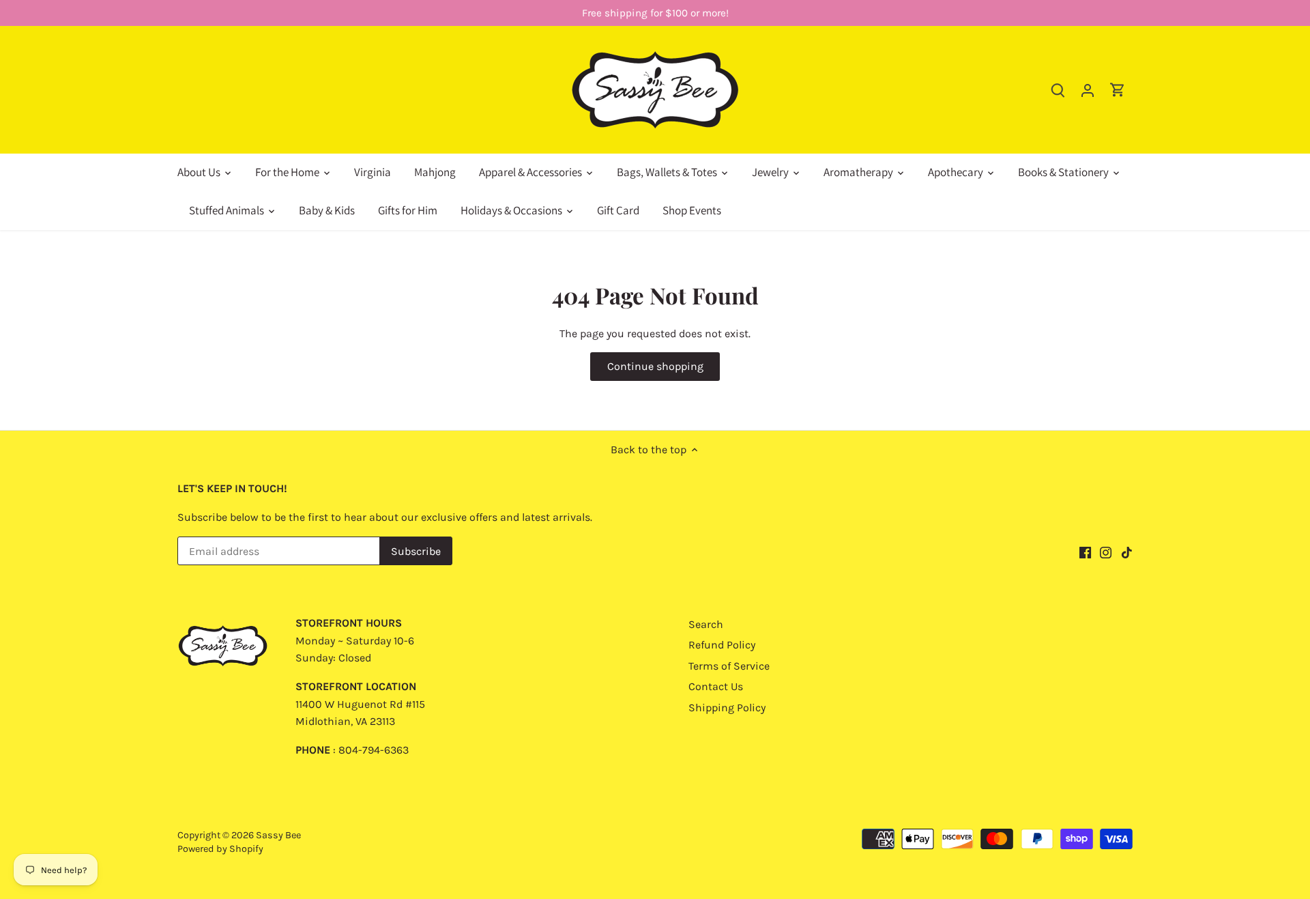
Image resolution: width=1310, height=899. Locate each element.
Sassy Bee (278, 835)
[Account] (1088, 90)
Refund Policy (721, 644)
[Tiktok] (1127, 552)
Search (705, 624)
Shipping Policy (727, 707)
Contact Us (715, 686)
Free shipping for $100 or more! (655, 13)
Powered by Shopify (220, 849)
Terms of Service (729, 665)
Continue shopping (655, 366)
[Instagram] (1105, 552)
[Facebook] (1085, 552)
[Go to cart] (1117, 90)
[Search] (1058, 90)
